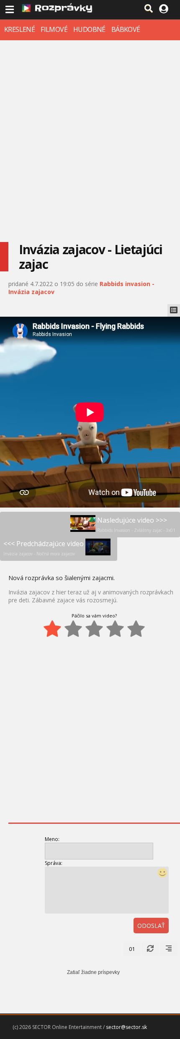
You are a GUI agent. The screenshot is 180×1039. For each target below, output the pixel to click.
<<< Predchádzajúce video (43, 548)
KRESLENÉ (19, 29)
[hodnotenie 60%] (94, 629)
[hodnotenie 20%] (52, 629)
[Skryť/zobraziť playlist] (173, 310)
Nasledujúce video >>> (136, 524)
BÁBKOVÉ (125, 29)
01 (132, 949)
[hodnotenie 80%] (115, 629)
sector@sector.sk (126, 1027)
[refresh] (150, 949)
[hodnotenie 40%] (73, 629)
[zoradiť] (168, 949)
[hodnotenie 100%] (136, 629)
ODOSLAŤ (151, 926)
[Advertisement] (90, 134)
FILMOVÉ (54, 29)
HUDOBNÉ (89, 29)
